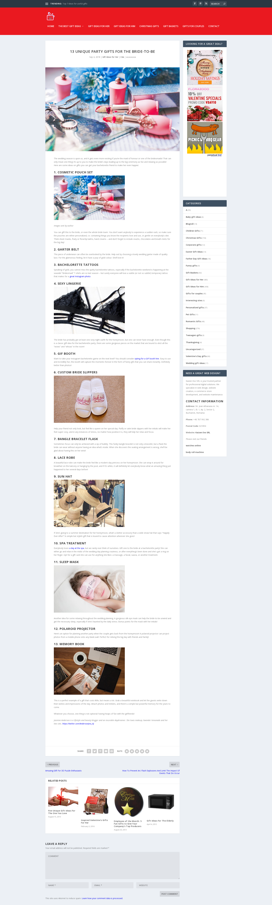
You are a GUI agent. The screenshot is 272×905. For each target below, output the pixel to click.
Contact (213, 26)
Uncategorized (193, 349)
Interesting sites (194, 300)
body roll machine (195, 452)
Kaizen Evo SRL (203, 432)
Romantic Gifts (193, 321)
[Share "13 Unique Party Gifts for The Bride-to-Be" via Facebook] (89, 751)
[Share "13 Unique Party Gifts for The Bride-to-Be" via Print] (111, 751)
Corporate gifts (193, 244)
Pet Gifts (190, 314)
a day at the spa (76, 548)
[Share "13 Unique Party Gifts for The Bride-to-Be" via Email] (106, 751)
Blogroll (190, 223)
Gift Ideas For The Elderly (160, 820)
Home (50, 26)
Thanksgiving (192, 342)
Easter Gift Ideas (194, 251)
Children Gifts (193, 230)
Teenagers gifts (194, 335)
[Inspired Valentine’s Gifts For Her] (96, 801)
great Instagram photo (80, 276)
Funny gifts (191, 265)
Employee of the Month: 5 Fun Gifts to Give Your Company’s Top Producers (128, 824)
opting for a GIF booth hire (147, 358)
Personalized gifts (195, 307)
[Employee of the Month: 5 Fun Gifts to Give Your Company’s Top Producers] (129, 802)
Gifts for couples (193, 26)
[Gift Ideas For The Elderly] (162, 802)
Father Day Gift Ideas (196, 258)
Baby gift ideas (193, 217)
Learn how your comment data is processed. (102, 898)
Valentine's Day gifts (196, 356)
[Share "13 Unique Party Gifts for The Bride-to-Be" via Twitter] (94, 751)
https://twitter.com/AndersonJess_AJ (78, 723)
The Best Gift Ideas (69, 26)
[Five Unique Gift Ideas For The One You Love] (63, 797)
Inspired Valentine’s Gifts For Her (94, 821)
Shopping (190, 328)
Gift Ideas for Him (124, 26)
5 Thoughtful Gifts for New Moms (78, 3)
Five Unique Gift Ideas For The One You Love (61, 812)
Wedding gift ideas (195, 363)
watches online (193, 445)
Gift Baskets (170, 26)
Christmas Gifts (149, 26)
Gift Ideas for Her (99, 26)
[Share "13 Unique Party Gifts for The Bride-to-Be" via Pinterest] (100, 751)
